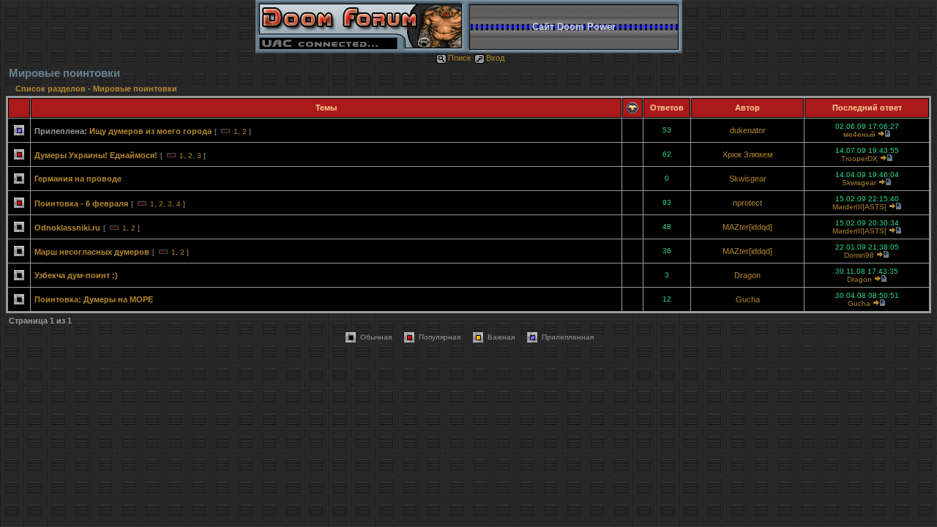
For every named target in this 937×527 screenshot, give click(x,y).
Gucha (748, 299)
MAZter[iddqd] (747, 227)
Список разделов (51, 88)
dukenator (748, 130)
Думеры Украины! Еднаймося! (95, 155)
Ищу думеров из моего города (150, 131)
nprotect (747, 202)
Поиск (459, 57)
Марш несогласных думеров (91, 251)
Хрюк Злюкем (748, 154)
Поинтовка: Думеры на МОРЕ (93, 299)
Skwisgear (747, 178)
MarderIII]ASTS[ (859, 207)
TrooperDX (859, 158)
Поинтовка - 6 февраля (81, 203)
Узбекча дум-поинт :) (76, 275)
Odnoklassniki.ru (67, 227)
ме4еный (859, 134)
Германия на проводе (78, 178)
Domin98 (859, 255)
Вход (495, 57)
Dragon (747, 275)
